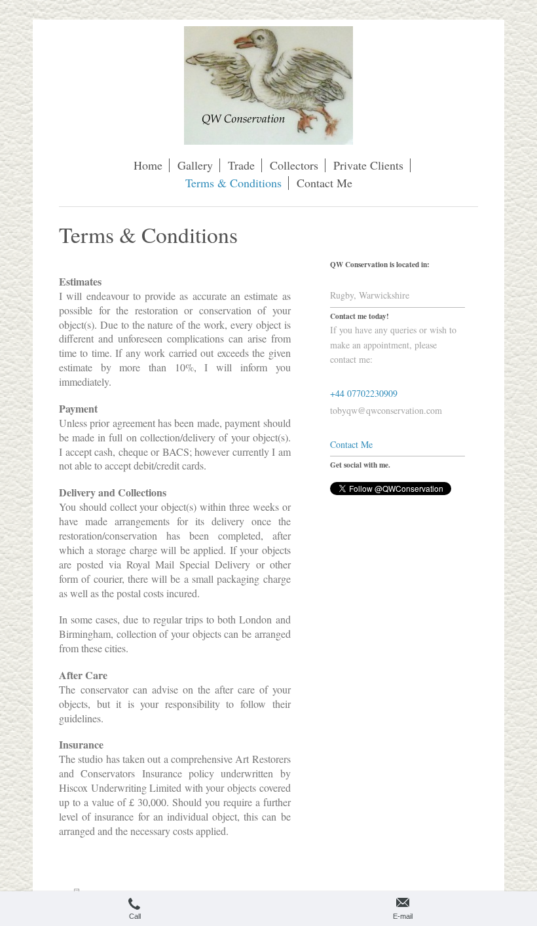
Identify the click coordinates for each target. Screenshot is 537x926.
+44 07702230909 (364, 393)
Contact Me (351, 444)
